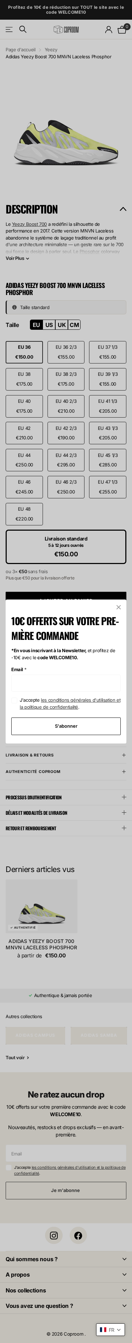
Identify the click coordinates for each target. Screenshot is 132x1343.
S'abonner (66, 726)
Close (118, 607)
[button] (110, 1330)
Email (19, 669)
